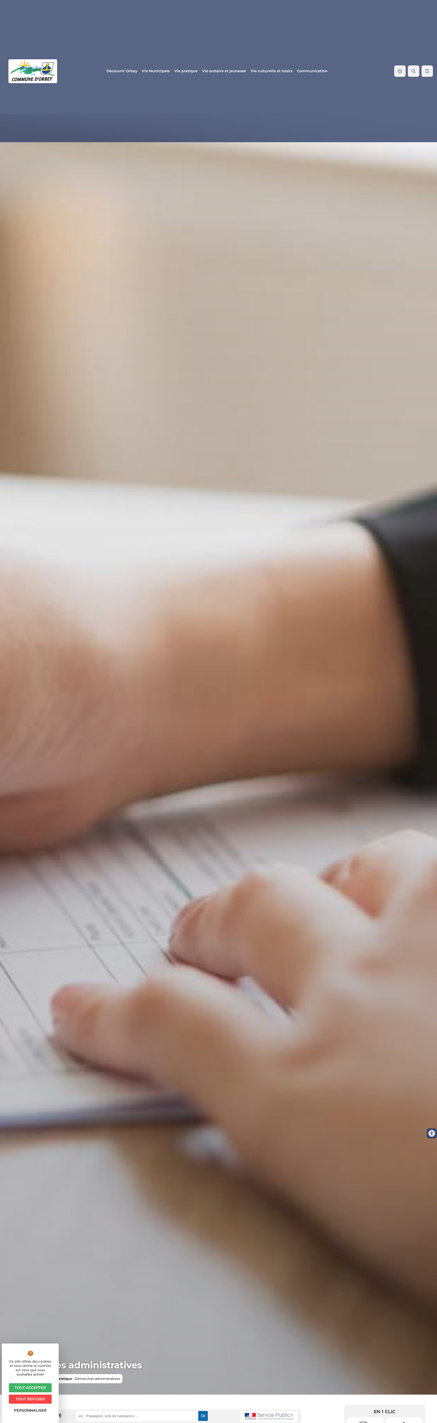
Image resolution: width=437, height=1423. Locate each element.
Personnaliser (30, 1410)
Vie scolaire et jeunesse (224, 71)
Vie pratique (186, 71)
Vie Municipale (156, 71)
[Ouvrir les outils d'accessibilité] (432, 1133)
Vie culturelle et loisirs (271, 71)
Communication (312, 71)
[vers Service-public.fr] (269, 1416)
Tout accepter (30, 1388)
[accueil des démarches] (59, 1415)
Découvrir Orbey (122, 71)
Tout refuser (30, 1399)
